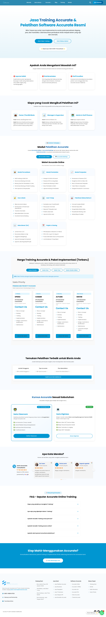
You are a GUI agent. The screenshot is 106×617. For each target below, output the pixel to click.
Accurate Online (36, 150)
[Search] (90, 2)
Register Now (22, 336)
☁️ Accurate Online (44, 156)
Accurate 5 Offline (76, 586)
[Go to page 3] (64, 479)
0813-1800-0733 (9, 593)
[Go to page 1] (62, 479)
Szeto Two (57, 270)
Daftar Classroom (31, 436)
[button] (102, 613)
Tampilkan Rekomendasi (53, 377)
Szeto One (45, 270)
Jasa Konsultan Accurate (60, 597)
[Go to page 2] (63, 479)
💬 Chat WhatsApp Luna (53, 560)
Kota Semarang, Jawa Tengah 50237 (42, 598)
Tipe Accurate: (43, 368)
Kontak (70, 2)
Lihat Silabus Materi (62, 41)
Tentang (62, 2)
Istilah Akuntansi (93, 589)
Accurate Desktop (48, 150)
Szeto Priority (33, 270)
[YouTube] (98, 611)
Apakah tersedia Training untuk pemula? (39, 518)
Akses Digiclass (74, 436)
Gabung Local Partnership (10, 597)
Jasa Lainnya (37, 2)
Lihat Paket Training (43, 41)
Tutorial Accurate (76, 597)
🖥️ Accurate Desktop (61, 156)
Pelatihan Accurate (57, 147)
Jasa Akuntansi (58, 586)
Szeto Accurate (41, 152)
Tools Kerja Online (8, 601)
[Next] (93, 470)
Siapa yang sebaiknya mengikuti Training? (40, 504)
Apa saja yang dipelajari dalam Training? (39, 511)
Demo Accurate (75, 594)
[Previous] (33, 470)
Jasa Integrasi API (59, 594)
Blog (56, 2)
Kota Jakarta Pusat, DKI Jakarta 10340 (42, 585)
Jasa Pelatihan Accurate (60, 584)
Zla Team (42, 463)
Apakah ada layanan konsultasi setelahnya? (41, 533)
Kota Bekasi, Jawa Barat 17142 (42, 589)
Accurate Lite (75, 589)
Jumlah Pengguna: (23, 368)
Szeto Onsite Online (71, 270)
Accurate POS (75, 592)
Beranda (29, 2)
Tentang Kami (93, 584)
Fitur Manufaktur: (63, 368)
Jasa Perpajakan (58, 589)
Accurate (48, 2)
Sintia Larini (63, 463)
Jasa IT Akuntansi (59, 592)
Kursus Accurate (42, 397)
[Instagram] (95, 611)
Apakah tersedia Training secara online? (39, 526)
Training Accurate (56, 20)
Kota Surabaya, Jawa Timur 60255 (43, 593)
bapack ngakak (84, 463)
